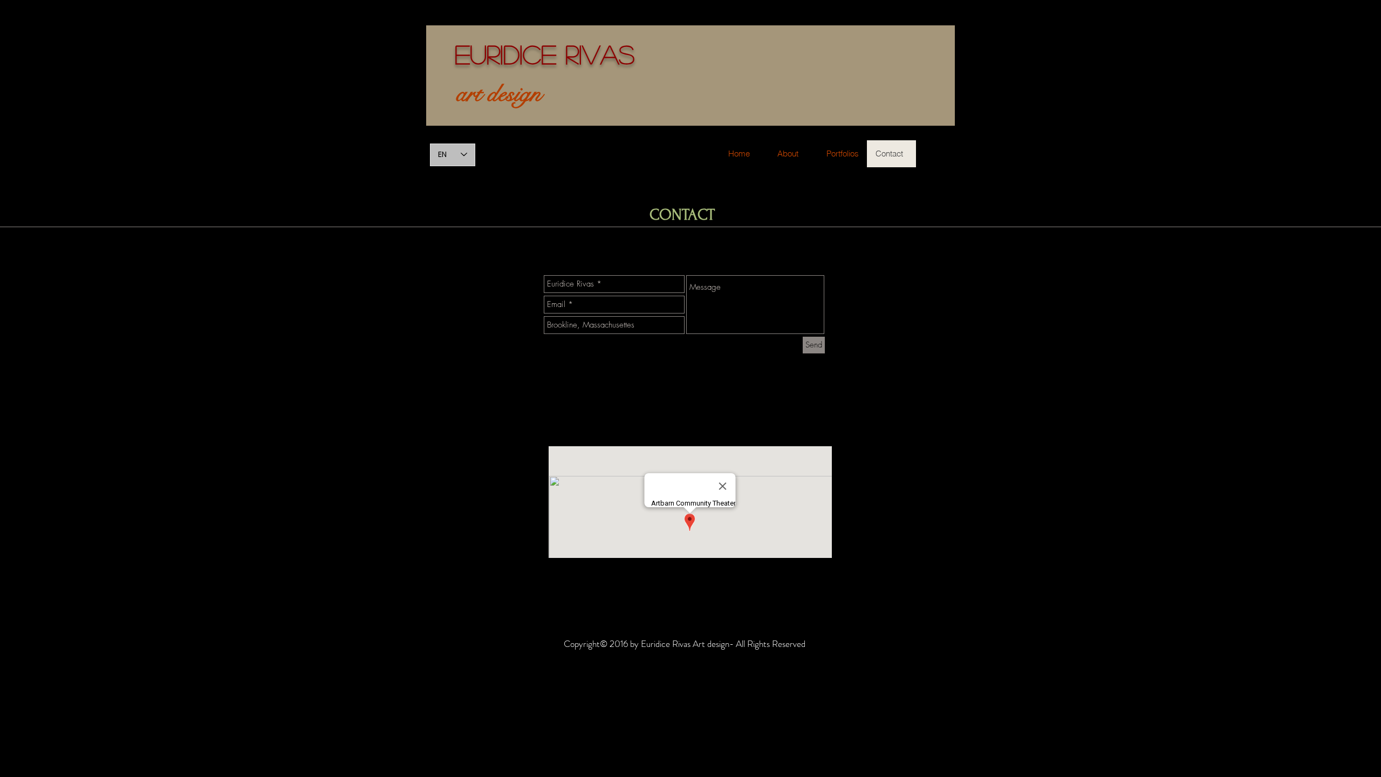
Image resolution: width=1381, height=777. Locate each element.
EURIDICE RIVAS (544, 53)
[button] (842, 153)
